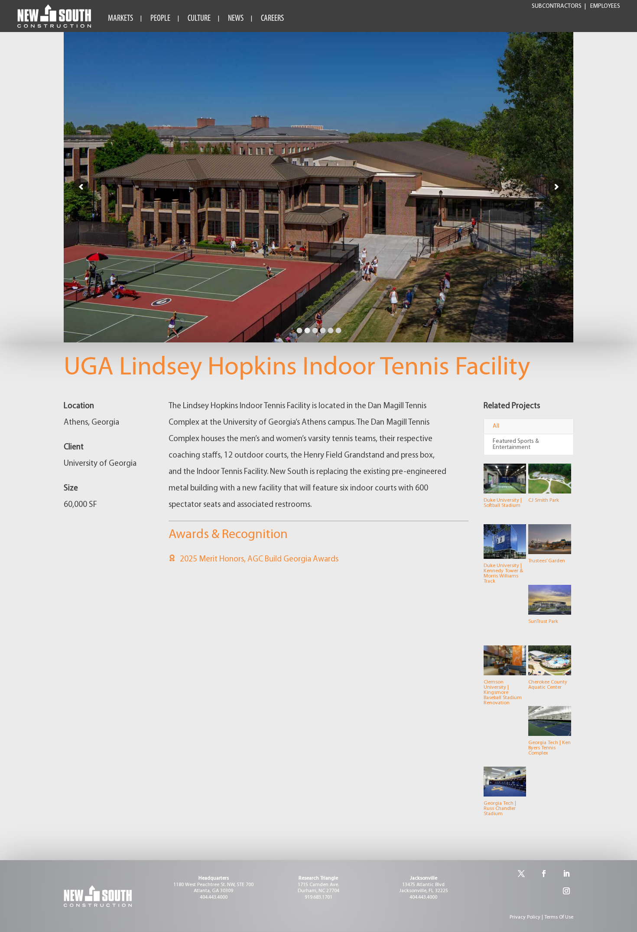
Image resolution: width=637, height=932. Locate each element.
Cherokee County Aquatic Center (547, 685)
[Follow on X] (521, 873)
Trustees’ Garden (546, 561)
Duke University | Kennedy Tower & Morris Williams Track (503, 573)
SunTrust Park (543, 621)
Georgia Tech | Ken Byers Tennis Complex (549, 748)
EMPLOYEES (605, 6)
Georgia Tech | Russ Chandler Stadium (500, 808)
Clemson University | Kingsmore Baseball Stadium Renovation (503, 693)
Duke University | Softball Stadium (503, 503)
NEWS (236, 18)
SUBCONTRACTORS (557, 6)
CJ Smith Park (543, 500)
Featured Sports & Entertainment (516, 444)
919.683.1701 (318, 897)
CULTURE (199, 18)
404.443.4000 (214, 897)
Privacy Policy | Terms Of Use (541, 917)
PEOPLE (160, 18)
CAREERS (272, 18)
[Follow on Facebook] (544, 873)
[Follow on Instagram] (566, 891)
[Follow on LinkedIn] (566, 873)
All (496, 426)
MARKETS (120, 18)
